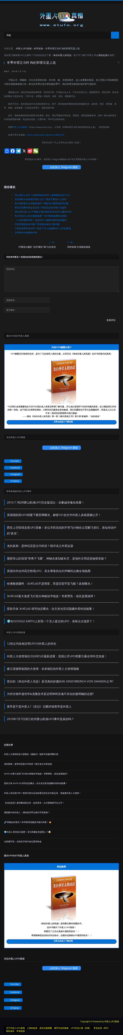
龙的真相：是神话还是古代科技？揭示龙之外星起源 (40, 546)
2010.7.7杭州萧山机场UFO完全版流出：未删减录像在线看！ (45, 502)
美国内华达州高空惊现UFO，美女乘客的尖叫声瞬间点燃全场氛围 (48, 571)
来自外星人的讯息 (62, 55)
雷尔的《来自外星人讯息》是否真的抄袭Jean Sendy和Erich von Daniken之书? (60, 681)
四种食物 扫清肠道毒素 (78, 246)
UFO (22, 55)
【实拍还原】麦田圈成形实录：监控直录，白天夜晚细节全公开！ (34, 802)
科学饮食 (38, 48)
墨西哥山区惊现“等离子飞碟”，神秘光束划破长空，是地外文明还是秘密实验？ (57, 558)
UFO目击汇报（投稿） (81, 1028)
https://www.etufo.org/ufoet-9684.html (45, 134)
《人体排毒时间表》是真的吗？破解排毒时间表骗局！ (42, 219)
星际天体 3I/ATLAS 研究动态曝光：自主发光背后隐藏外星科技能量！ (51, 609)
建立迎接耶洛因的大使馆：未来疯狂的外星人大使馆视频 (43, 669)
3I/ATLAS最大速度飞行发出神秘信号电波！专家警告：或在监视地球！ (51, 596)
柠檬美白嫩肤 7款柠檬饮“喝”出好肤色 (37, 246)
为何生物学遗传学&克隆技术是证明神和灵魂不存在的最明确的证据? (50, 694)
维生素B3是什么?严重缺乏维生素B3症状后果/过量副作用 (43, 211)
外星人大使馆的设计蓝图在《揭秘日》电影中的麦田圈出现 (31, 754)
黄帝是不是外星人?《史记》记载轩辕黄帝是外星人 (39, 706)
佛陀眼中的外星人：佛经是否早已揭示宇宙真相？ (27, 812)
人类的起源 (101, 55)
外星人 (90, 55)
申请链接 (20, 1031)
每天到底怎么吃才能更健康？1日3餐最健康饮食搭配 (41, 215)
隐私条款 (10, 1031)
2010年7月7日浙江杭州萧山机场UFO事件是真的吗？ (40, 719)
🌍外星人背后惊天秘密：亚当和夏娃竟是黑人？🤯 (27, 831)
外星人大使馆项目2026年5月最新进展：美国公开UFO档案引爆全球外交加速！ (57, 656)
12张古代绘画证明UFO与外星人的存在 (31, 643)
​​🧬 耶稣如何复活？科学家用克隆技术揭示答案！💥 (27, 822)
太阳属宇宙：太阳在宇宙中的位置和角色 (22, 841)
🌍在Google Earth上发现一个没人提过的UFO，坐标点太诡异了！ (51, 621)
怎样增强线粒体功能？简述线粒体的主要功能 (37, 224)
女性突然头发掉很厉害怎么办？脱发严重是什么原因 (40, 199)
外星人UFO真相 (24, 48)
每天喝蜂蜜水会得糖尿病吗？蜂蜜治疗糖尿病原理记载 (42, 203)
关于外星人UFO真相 (15, 1028)
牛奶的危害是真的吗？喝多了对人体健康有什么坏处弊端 (43, 228)
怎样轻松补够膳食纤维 (26, 232)
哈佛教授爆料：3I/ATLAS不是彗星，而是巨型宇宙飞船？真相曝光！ (50, 583)
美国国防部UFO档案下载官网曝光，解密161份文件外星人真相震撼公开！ (54, 515)
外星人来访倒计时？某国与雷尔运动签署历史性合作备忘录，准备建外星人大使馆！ (42, 793)
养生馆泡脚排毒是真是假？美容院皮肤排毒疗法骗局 (40, 207)
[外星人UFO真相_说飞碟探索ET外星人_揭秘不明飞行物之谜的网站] (61, 18)
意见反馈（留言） (102, 1028)
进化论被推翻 (45, 1028)
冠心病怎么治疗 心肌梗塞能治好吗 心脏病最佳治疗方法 (42, 195)
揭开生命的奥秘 (61, 1028)
